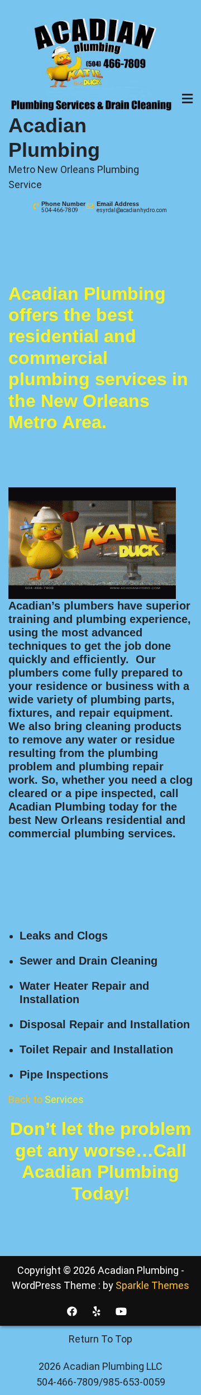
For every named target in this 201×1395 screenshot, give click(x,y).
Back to (46, 1099)
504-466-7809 (59, 210)
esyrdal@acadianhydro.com (132, 210)
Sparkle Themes (152, 1285)
